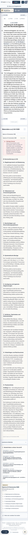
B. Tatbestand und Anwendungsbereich (12, 496)
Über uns (17, 522)
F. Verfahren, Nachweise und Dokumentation (13, 506)
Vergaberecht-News (10, 522)
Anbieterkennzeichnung (14, 525)
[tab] (9, 134)
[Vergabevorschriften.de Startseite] (6, 2)
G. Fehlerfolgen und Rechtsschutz (11, 508)
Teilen (11, 18)
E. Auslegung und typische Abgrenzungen (13, 503)
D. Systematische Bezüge (9, 501)
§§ (25, 531)
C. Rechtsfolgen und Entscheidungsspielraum (14, 498)
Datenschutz (18, 524)
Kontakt (13, 524)
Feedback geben (14, 121)
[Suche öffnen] (22, 2)
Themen (4, 522)
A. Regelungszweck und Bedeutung (11, 494)
